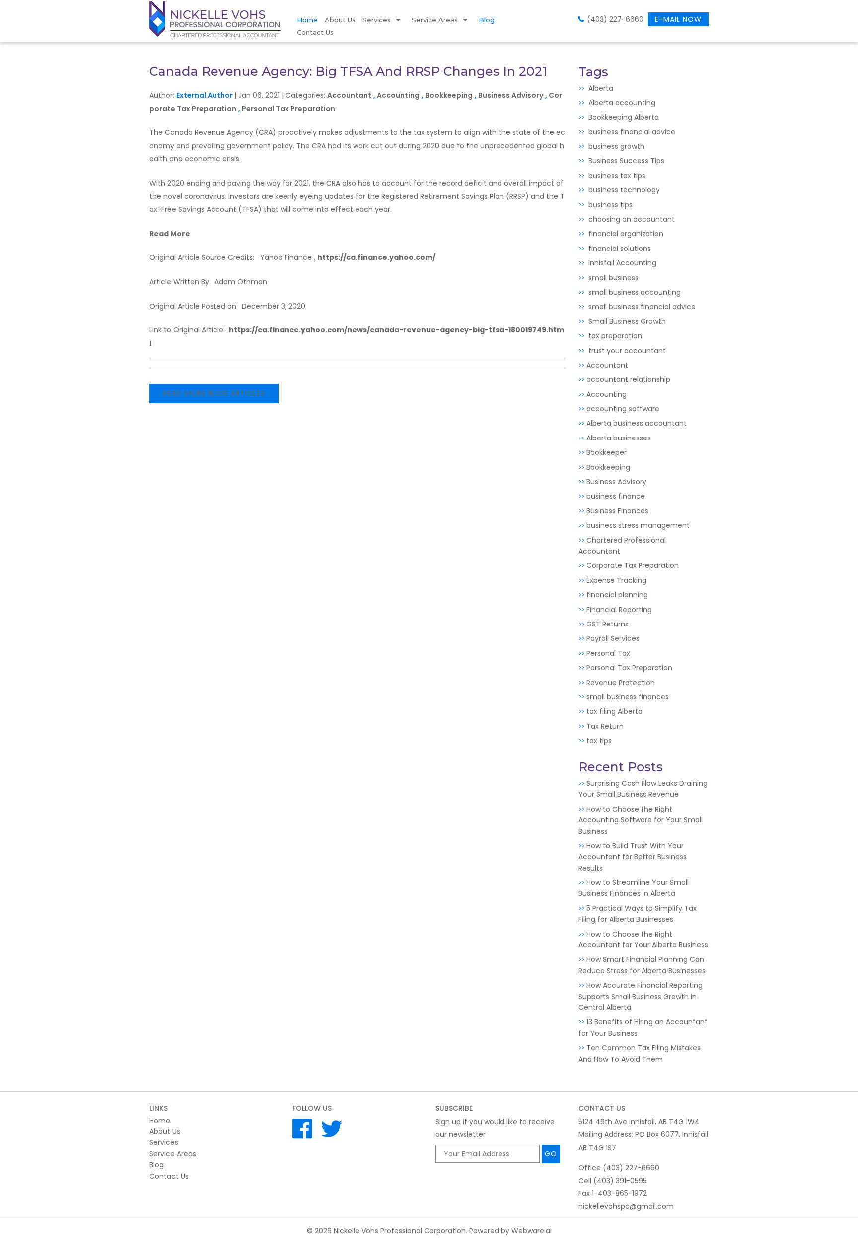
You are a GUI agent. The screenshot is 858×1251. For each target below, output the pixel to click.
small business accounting (633, 292)
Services (376, 20)
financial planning (617, 595)
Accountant (349, 95)
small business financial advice (641, 307)
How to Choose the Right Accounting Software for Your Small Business (640, 820)
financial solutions (618, 248)
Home (307, 20)
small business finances (627, 697)
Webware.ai (531, 1231)
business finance (615, 496)
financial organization (624, 234)
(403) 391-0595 (620, 1181)
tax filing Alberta (614, 711)
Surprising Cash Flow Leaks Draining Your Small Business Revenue (643, 788)
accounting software (622, 409)
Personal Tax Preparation (288, 109)
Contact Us (315, 32)
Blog (487, 20)
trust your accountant (626, 351)
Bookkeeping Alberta (622, 117)
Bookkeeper (606, 452)
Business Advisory (510, 95)
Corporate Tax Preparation (632, 565)
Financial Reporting (619, 610)
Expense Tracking (616, 580)
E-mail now (678, 19)
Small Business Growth (626, 321)
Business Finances (617, 511)
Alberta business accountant (636, 423)
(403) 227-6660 (615, 19)
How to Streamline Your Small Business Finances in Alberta (633, 887)
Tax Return (605, 726)
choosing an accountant (630, 219)
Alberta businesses (618, 438)
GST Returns (607, 624)
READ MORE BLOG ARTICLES (214, 393)
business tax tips (615, 176)
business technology (623, 190)
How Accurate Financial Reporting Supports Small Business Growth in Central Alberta (640, 996)
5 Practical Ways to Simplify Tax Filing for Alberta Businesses (637, 913)
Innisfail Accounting (621, 263)
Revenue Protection (620, 683)
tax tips (599, 741)
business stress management (638, 525)
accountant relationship (628, 379)
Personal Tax (608, 653)
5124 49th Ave (639, 1121)
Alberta (599, 88)
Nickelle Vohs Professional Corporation (400, 1231)
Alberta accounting (620, 103)
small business (612, 278)
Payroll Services (613, 638)
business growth (615, 146)
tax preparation (614, 336)
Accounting (398, 95)
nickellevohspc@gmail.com (626, 1206)
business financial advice (630, 132)
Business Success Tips (625, 161)
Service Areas (435, 20)
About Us (340, 20)
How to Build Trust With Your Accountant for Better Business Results (632, 857)
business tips (609, 205)
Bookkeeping (449, 95)
